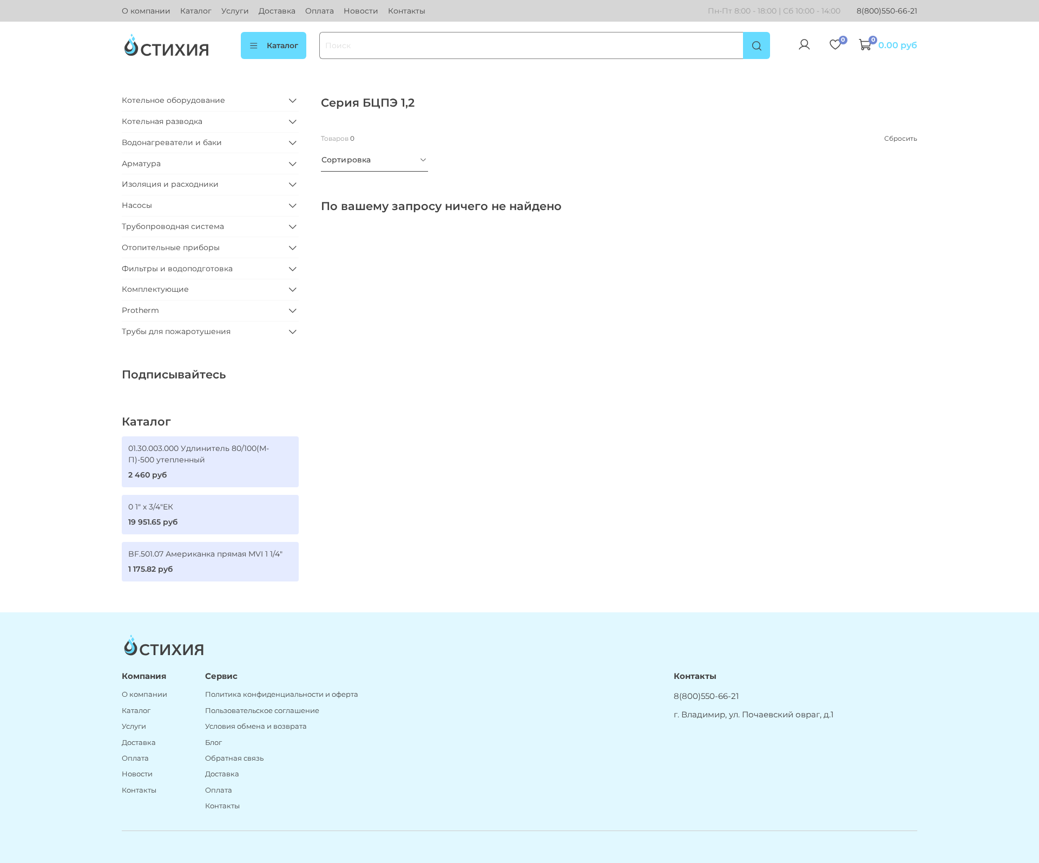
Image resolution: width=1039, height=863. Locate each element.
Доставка (277, 11)
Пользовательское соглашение (262, 711)
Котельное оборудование (173, 100)
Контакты (406, 11)
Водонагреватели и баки (172, 142)
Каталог (196, 11)
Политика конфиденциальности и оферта (281, 694)
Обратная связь (234, 758)
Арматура (141, 163)
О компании (146, 11)
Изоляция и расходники (170, 184)
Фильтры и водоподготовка (177, 268)
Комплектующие (155, 289)
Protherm (140, 310)
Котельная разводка (162, 121)
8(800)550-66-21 (887, 11)
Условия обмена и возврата (256, 726)
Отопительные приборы (171, 247)
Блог (213, 742)
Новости (361, 11)
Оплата (319, 11)
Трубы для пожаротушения (176, 331)
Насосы (137, 205)
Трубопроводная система (173, 226)
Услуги (235, 11)
